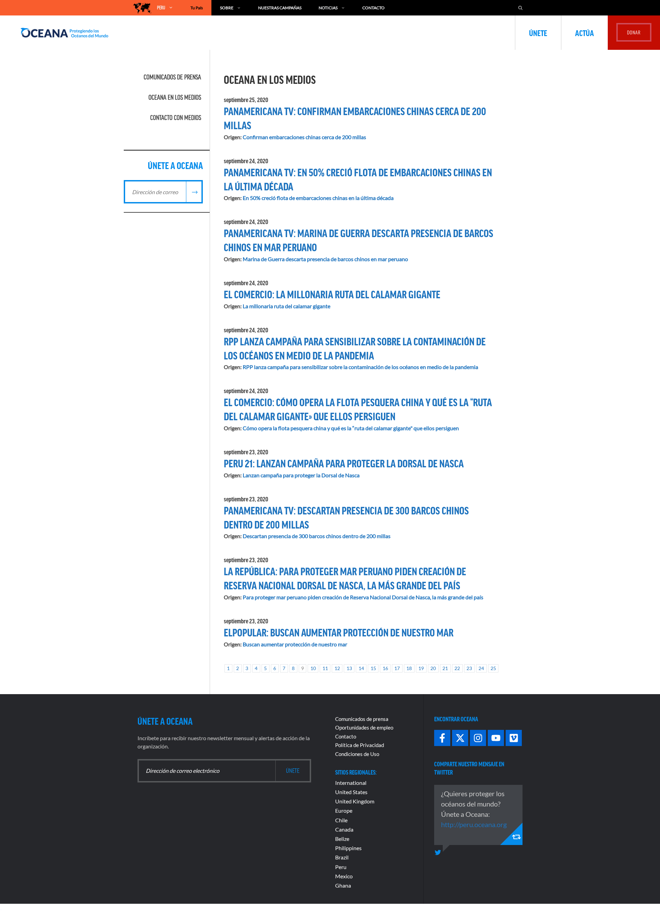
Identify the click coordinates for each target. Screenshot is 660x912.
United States (351, 792)
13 (349, 668)
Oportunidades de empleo (364, 727)
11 (325, 668)
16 (385, 668)
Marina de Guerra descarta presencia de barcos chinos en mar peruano (325, 259)
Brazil (342, 857)
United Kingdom (354, 801)
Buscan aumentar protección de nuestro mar (295, 644)
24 (481, 668)
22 (457, 668)
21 (445, 668)
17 (397, 668)
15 (373, 668)
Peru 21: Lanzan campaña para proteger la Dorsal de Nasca (344, 463)
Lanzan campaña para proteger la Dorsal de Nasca (301, 475)
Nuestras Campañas (279, 7)
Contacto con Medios (175, 117)
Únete (538, 32)
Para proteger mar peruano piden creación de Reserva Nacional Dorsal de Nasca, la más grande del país (363, 597)
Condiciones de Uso (357, 754)
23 (469, 668)
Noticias (328, 7)
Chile (341, 820)
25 (493, 668)
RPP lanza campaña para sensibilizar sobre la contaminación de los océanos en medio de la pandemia (360, 367)
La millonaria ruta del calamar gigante (286, 306)
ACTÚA (584, 32)
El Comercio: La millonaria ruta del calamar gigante (332, 294)
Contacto (373, 7)
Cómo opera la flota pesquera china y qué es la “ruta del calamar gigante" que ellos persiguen (351, 428)
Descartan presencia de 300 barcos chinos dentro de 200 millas (316, 536)
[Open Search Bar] (520, 7)
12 (337, 668)
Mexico (344, 876)
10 (313, 668)
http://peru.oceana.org (474, 824)
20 (433, 668)
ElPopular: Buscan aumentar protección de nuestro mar (338, 632)
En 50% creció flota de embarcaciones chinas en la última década (318, 197)
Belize (342, 838)
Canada (344, 829)
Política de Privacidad (359, 745)
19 (421, 668)
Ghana (343, 885)
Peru (340, 867)
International (350, 782)
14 (361, 668)
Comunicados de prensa (172, 77)
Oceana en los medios (174, 97)
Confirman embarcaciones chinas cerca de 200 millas (304, 137)
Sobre (226, 7)
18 (409, 668)
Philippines (348, 848)
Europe (343, 810)
